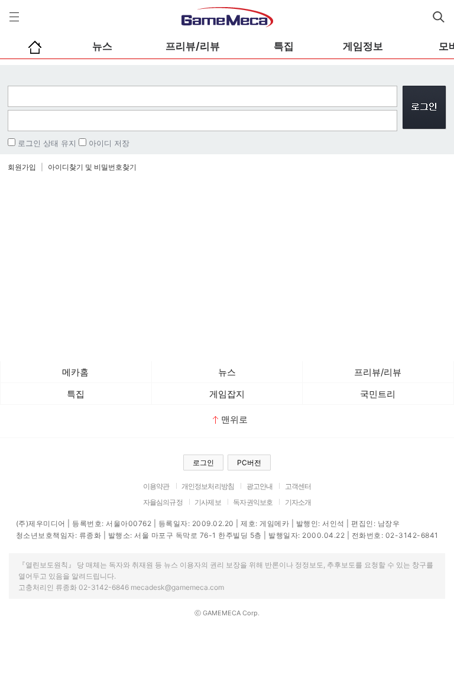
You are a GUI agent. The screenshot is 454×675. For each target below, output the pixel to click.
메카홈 (75, 372)
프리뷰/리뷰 (193, 46)
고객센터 (298, 486)
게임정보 (363, 46)
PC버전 (249, 462)
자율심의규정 (163, 502)
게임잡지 (227, 394)
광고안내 (260, 486)
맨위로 (234, 419)
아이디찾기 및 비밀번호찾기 (92, 167)
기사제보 (207, 502)
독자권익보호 (253, 502)
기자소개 (298, 502)
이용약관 (156, 486)
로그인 (203, 462)
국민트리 (377, 394)
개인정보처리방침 (207, 486)
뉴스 (102, 46)
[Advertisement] (227, 266)
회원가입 (22, 167)
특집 (284, 46)
